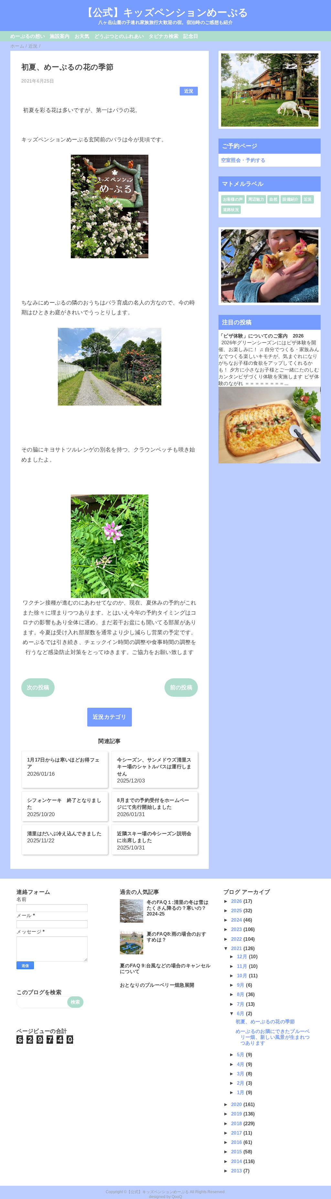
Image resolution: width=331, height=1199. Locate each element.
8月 (241, 994)
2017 (237, 1133)
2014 (237, 1161)
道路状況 (231, 209)
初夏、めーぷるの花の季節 (265, 1021)
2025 (237, 910)
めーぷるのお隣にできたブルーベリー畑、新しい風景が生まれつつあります (273, 1037)
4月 (241, 1064)
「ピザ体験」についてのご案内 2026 (261, 336)
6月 (241, 1013)
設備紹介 (290, 199)
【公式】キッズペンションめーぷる (165, 12)
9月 (241, 985)
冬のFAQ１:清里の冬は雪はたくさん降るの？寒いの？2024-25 (177, 907)
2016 (237, 1142)
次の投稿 (38, 687)
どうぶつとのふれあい (119, 36)
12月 (243, 956)
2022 (237, 939)
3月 (241, 1073)
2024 (237, 920)
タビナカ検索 (163, 36)
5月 (241, 1054)
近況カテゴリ (109, 717)
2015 (237, 1151)
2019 (237, 1113)
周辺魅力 (256, 199)
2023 (237, 929)
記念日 (190, 36)
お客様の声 (233, 199)
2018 (237, 1123)
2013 (237, 1170)
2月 (241, 1083)
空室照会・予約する (243, 160)
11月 (243, 966)
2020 (237, 1104)
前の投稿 (181, 687)
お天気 (82, 36)
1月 (241, 1092)
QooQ (177, 1196)
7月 (241, 1004)
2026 (237, 901)
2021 (237, 948)
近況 (189, 91)
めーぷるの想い (27, 36)
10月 (243, 975)
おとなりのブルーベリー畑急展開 (157, 985)
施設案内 (59, 36)
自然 (273, 199)
